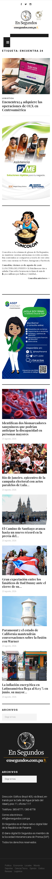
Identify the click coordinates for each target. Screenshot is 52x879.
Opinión (33, 868)
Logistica (8, 98)
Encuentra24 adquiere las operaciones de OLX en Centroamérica (22, 106)
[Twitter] (26, 4)
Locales (28, 865)
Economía (18, 865)
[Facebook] (21, 4)
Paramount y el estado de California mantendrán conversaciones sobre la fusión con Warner (24, 635)
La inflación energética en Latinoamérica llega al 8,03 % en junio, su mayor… (25, 688)
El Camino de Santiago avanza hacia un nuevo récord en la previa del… (23, 532)
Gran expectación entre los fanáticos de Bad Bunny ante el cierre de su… (24, 583)
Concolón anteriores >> (39, 278)
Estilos (42, 868)
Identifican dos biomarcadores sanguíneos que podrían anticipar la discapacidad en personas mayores (24, 428)
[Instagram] (30, 4)
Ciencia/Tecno (21, 868)
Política (8, 865)
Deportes (9, 868)
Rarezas (8, 871)
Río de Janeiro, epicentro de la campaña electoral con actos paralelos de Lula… (23, 481)
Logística (18, 871)
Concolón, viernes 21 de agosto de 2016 (22, 265)
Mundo (37, 865)
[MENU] (6, 42)
